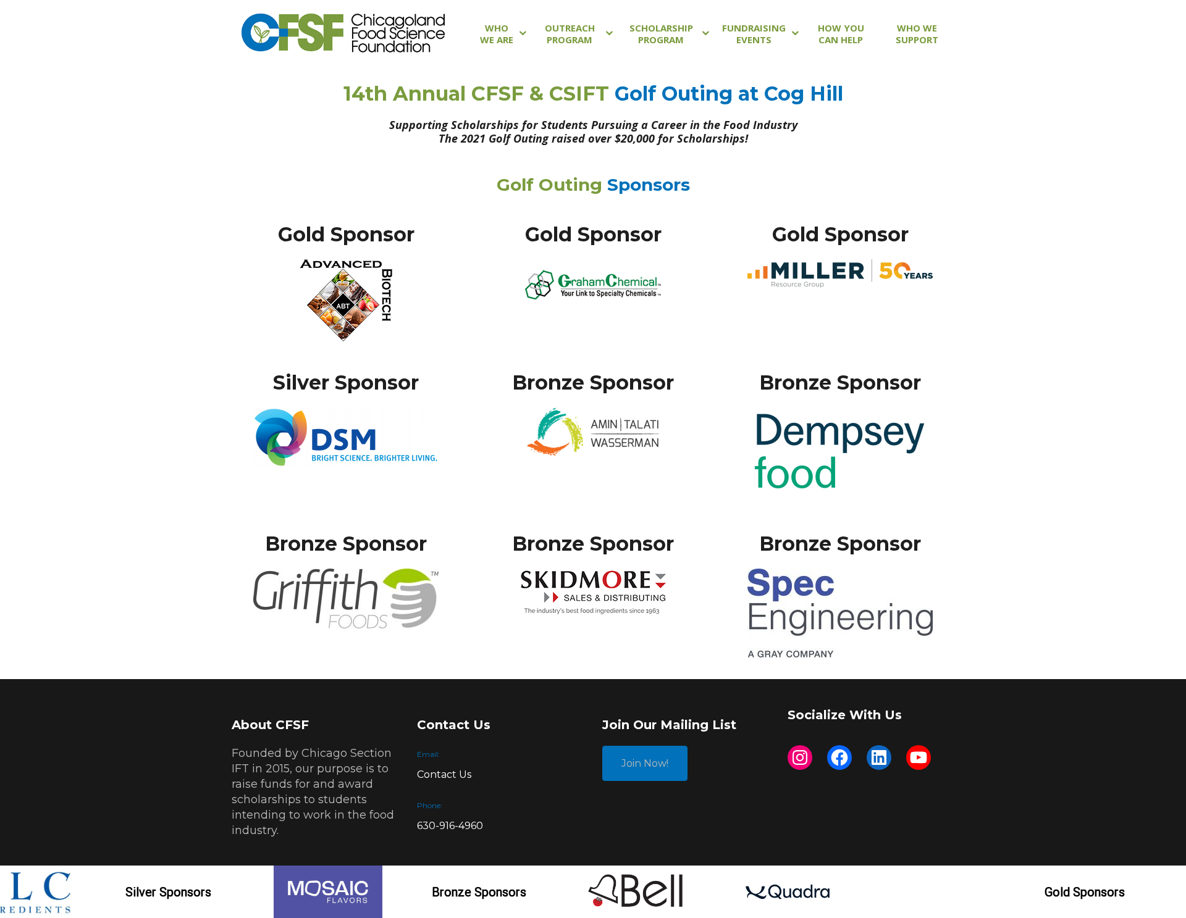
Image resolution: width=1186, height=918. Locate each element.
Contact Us (444, 774)
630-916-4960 (450, 826)
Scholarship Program (661, 34)
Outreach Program (570, 34)
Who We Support (917, 34)
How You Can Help (841, 34)
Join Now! (644, 763)
